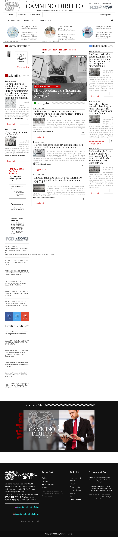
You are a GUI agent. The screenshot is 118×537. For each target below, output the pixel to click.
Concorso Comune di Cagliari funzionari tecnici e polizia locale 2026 (16, 375)
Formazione (28, 20)
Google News (49, 484)
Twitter (17, 318)
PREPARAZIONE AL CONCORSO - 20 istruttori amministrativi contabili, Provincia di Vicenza (101, 497)
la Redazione (13, 20)
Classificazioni (43, 20)
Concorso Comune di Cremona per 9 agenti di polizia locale (16, 333)
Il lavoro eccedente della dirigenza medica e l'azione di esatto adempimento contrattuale (58, 93)
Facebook (8, 318)
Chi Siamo (22, 15)
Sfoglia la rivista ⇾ (24, 67)
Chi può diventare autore (76, 491)
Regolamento (75, 487)
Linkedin (45, 488)
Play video (59, 430)
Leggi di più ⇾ (12, 124)
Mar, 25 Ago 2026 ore (14, 1)
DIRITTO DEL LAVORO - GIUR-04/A (47, 86)
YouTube (25, 318)
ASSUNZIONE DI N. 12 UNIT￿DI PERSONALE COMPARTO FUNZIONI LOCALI (17, 262)
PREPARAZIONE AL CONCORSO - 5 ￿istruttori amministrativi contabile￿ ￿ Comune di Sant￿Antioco (17, 273)
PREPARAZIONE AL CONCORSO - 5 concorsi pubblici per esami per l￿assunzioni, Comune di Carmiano (16, 303)
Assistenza (10, 15)
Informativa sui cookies (75, 479)
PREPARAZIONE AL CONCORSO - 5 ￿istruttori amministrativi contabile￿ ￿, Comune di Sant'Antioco (17, 353)
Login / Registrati (105, 15)
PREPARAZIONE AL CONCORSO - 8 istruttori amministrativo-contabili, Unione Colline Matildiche (16, 283)
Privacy (72, 484)
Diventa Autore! (35, 15)
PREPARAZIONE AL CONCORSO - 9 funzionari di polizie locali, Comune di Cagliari (16, 293)
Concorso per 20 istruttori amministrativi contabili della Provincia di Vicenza (17, 364)
